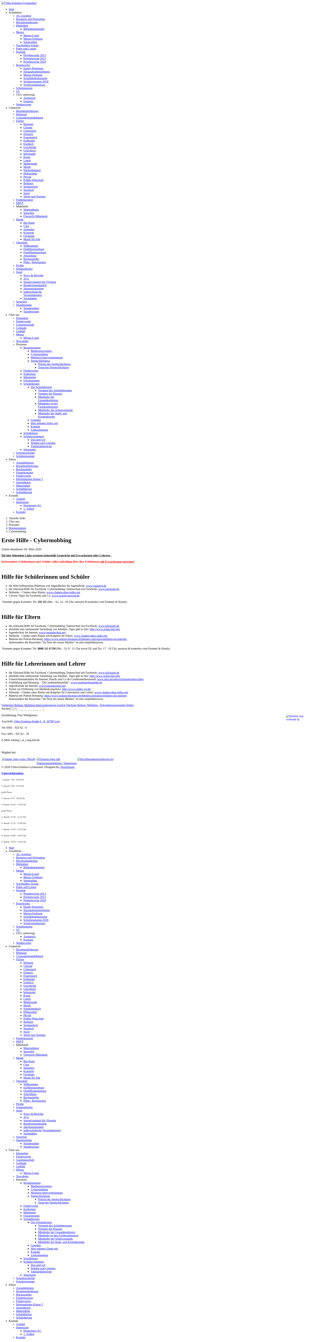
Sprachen (28, 213)
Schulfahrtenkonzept (35, 78)
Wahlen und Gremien (43, 443)
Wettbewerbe (23, 104)
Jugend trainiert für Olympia (39, 282)
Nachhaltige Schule (27, 45)
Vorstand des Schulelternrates (55, 390)
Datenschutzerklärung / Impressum (57, 763)
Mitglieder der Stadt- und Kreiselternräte (52, 415)
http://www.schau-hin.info (105, 629)
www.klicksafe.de (108, 589)
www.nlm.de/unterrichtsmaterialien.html (120, 679)
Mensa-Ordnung (32, 38)
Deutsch (28, 134)
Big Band (29, 222)
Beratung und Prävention (30, 19)
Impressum (22, 502)
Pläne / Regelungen (34, 262)
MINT (20, 203)
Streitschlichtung (40, 360)
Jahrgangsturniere (33, 288)
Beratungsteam (32, 347)
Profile (20, 265)
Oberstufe (21, 242)
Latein (27, 160)
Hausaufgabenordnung (36, 71)
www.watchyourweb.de (66, 595)
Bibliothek (22, 25)
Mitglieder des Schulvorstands (55, 410)
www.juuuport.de (96, 585)
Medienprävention (41, 351)
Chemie (27, 127)
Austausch (29, 97)
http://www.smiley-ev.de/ (76, 689)
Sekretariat (29, 449)
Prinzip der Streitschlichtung (54, 364)
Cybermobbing (39, 354)
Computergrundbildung (29, 117)
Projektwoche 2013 (34, 55)
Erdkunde (29, 140)
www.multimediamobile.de (86, 682)
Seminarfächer (24, 268)
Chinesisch (29, 130)
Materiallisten (31, 209)
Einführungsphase (33, 249)
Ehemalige (22, 318)
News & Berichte (33, 275)
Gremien (36, 420)
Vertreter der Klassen (50, 393)
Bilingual (21, 114)
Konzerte (28, 232)
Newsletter (22, 341)
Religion (28, 183)
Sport (26, 193)
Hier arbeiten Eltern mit (44, 423)
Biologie (28, 124)
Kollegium (29, 374)
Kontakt (35, 426)
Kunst (26, 157)
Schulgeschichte (25, 452)
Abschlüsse (30, 255)
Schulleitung (30, 433)
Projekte (21, 51)
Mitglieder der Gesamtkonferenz (48, 398)
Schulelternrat (31, 383)
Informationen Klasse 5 (29, 479)
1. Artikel (28, 508)
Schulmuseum (24, 88)
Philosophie (30, 173)
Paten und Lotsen (26, 48)
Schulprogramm (25, 456)
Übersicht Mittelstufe (35, 216)
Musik (27, 167)
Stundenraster (31, 311)
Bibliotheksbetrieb (33, 28)
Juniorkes (28, 229)
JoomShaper (67, 767)
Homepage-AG (32, 505)
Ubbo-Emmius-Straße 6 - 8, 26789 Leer (37, 721)
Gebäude (21, 328)
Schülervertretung (33, 436)
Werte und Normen (34, 196)
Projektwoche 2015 (34, 58)
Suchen (5, 708)
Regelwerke (23, 65)
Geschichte (29, 147)
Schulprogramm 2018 (35, 81)
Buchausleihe (31, 259)
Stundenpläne (24, 305)
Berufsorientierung (27, 22)
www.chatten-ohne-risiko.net (63, 592)
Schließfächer (24, 489)
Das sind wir (38, 439)
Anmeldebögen (25, 462)
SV (18, 91)
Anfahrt (20, 498)
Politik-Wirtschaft (33, 180)
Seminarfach (30, 186)
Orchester (29, 236)
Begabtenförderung (27, 111)
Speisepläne (30, 42)
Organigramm (31, 380)
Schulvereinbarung (34, 84)
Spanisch (28, 190)
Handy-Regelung (33, 68)
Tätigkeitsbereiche (41, 446)
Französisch (30, 137)
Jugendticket (23, 482)
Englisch (28, 144)
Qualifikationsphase (34, 252)
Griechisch (29, 150)
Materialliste (23, 485)
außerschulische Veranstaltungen (32, 293)
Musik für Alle (31, 239)
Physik (27, 176)
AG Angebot (23, 15)
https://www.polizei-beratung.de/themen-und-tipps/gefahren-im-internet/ (85, 639)
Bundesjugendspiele (35, 285)
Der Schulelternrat (41, 387)
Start (11, 9)
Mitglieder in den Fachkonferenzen (48, 405)
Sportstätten (30, 298)
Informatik (29, 153)
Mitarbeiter (29, 377)
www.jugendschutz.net (52, 632)
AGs (26, 278)
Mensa (20, 32)
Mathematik (30, 163)
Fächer (20, 120)
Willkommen (30, 245)
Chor (26, 226)
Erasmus (28, 101)
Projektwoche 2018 (34, 61)
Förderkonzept (24, 199)
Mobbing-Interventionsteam (47, 357)
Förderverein (23, 321)
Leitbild (20, 331)
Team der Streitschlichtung (53, 367)
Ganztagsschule (25, 324)
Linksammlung (39, 429)
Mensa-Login (31, 35)
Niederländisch (32, 170)
